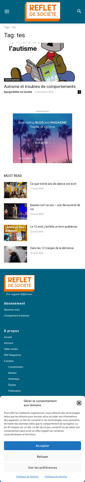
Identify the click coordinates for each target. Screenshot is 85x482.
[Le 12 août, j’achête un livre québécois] (15, 233)
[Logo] (42, 11)
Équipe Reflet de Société (18, 91)
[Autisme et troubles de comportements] (42, 62)
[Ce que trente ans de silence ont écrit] (15, 190)
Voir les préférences (42, 467)
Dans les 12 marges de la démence (52, 248)
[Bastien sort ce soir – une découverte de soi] (15, 211)
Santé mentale (12, 79)
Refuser (42, 457)
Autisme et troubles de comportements (40, 86)
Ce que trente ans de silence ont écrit (53, 183)
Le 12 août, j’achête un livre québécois (53, 226)
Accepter (42, 446)
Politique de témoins (27, 476)
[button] (79, 403)
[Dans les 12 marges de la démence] (15, 254)
